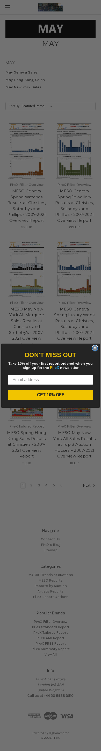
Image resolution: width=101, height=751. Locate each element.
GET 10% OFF (50, 395)
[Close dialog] (95, 348)
